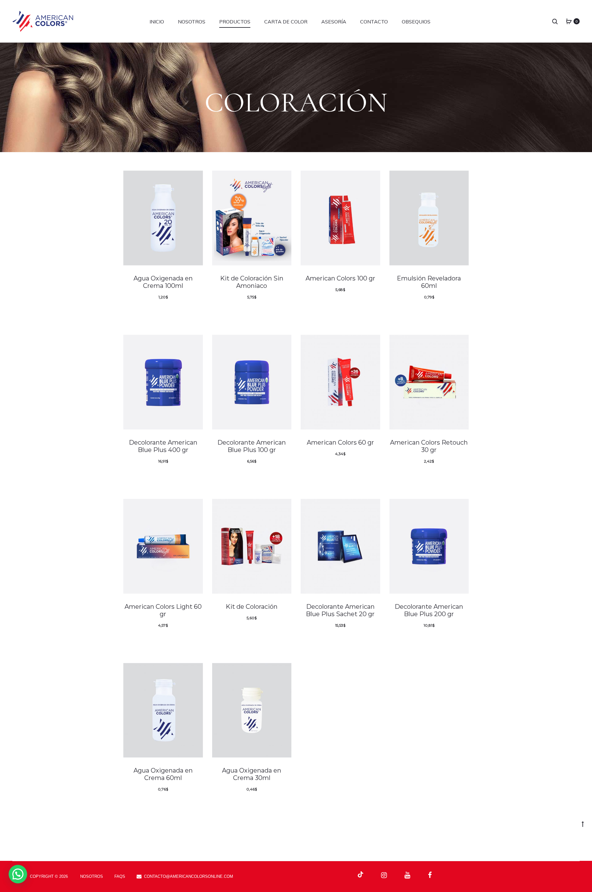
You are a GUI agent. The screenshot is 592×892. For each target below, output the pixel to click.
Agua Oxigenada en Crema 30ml (251, 774)
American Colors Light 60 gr (163, 610)
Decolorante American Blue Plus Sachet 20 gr (340, 610)
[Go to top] (583, 823)
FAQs (119, 876)
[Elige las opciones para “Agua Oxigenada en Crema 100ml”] (183, 311)
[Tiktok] (360, 874)
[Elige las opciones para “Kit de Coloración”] (272, 632)
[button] (18, 874)
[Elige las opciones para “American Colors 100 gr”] (360, 304)
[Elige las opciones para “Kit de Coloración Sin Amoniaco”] (272, 311)
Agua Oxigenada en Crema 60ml (163, 774)
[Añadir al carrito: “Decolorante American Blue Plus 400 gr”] (183, 475)
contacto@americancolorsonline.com (188, 876)
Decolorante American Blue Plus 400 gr (163, 446)
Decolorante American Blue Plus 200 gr (429, 610)
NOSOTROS (191, 22)
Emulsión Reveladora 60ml (429, 282)
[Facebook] (430, 875)
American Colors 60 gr (340, 442)
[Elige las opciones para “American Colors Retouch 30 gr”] (449, 475)
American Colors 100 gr (340, 278)
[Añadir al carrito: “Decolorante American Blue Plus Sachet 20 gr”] (360, 639)
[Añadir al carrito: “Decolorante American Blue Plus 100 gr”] (272, 475)
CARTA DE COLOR (285, 22)
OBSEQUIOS (416, 22)
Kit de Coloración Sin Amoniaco (251, 282)
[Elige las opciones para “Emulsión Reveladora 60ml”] (449, 311)
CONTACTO (374, 22)
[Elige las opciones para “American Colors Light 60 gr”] (183, 639)
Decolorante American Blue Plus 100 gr (251, 446)
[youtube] (407, 875)
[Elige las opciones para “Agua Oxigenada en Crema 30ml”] (272, 803)
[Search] (555, 21)
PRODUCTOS (234, 22)
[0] (569, 21)
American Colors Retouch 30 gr (429, 446)
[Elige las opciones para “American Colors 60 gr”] (360, 468)
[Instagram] (384, 875)
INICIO (157, 22)
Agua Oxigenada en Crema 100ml (163, 282)
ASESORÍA (333, 22)
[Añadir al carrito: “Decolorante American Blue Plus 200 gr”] (449, 639)
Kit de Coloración (252, 606)
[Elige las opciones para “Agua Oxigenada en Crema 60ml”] (183, 803)
